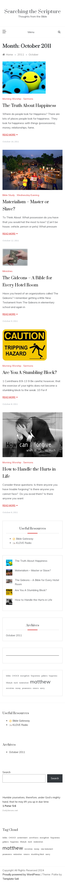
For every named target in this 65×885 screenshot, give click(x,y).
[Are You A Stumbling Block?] (9, 592)
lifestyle (9, 683)
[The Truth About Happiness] (9, 563)
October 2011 (14, 635)
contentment (22, 838)
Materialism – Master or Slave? (33, 570)
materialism (24, 683)
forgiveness (35, 676)
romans (36, 688)
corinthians (33, 838)
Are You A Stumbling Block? (29, 372)
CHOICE (15, 676)
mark (16, 683)
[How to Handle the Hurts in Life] (9, 602)
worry (42, 688)
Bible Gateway (24, 538)
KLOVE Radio (23, 542)
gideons (44, 676)
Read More (9, 134)
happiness (53, 676)
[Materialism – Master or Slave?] (9, 572)
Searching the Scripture (32, 11)
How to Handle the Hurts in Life (33, 599)
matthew (40, 682)
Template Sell (10, 878)
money (18, 688)
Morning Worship (11, 98)
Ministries (7, 271)
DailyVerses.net (10, 810)
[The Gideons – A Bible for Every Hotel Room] (9, 581)
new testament (47, 849)
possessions (26, 688)
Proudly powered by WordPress (21, 874)
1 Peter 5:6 (9, 805)
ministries (10, 688)
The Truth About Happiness (29, 105)
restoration (17, 854)
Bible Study (8, 195)
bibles (8, 676)
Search (6, 772)
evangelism (25, 676)
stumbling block (37, 854)
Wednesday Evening (28, 195)
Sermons (28, 98)
